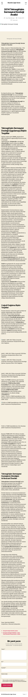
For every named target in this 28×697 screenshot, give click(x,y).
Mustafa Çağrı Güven (14, 2)
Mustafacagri (11, 18)
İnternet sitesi (4, 674)
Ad (2, 661)
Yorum (3, 649)
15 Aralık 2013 (21, 18)
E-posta (3, 667)
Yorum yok (15, 20)
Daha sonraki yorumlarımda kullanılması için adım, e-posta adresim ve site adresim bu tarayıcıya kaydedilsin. (15, 681)
